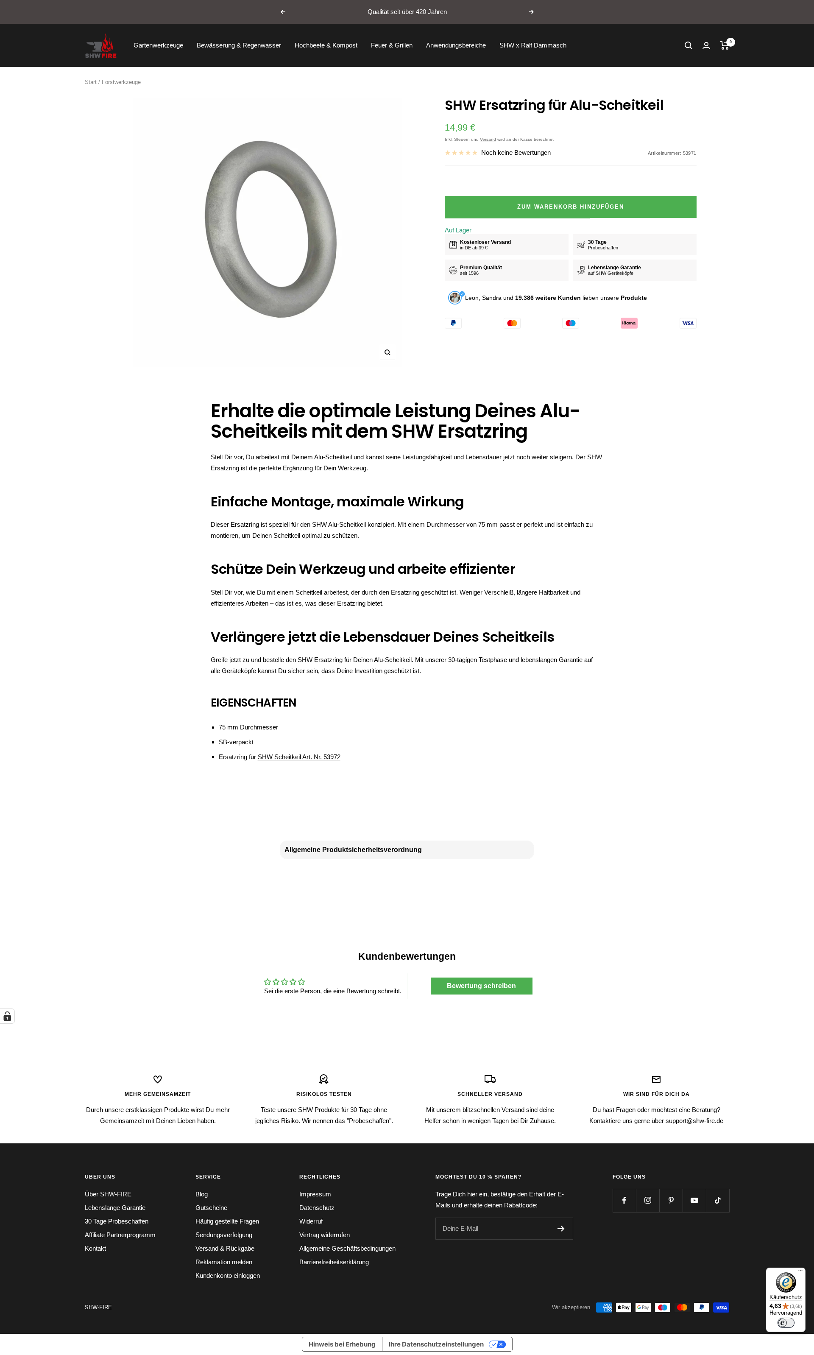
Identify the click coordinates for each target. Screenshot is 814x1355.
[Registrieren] (561, 1229)
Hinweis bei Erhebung (342, 1344)
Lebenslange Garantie (115, 1207)
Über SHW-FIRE (108, 1194)
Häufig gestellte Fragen (227, 1221)
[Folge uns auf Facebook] (624, 1200)
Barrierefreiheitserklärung (334, 1262)
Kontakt (95, 1248)
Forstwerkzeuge (121, 82)
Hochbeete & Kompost (326, 45)
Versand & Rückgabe (224, 1248)
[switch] (786, 1323)
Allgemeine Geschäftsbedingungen (347, 1248)
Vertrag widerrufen (324, 1234)
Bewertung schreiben (481, 985)
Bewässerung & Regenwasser (239, 45)
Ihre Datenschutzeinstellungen (436, 1344)
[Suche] (688, 45)
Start (91, 82)
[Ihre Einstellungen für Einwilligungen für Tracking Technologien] (7, 1016)
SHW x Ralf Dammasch (532, 45)
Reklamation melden (223, 1262)
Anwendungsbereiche (456, 45)
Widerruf (311, 1221)
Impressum (315, 1194)
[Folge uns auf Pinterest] (671, 1200)
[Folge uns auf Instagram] (647, 1200)
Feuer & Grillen (392, 45)
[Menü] (800, 1273)
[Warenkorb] (724, 45)
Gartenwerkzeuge (158, 45)
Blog (201, 1194)
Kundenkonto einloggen (227, 1275)
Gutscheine (211, 1207)
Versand (488, 139)
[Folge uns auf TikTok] (717, 1200)
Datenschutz (317, 1207)
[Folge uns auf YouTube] (694, 1200)
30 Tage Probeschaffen (116, 1221)
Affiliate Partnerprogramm (120, 1234)
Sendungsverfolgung (223, 1234)
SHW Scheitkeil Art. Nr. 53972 (299, 756)
